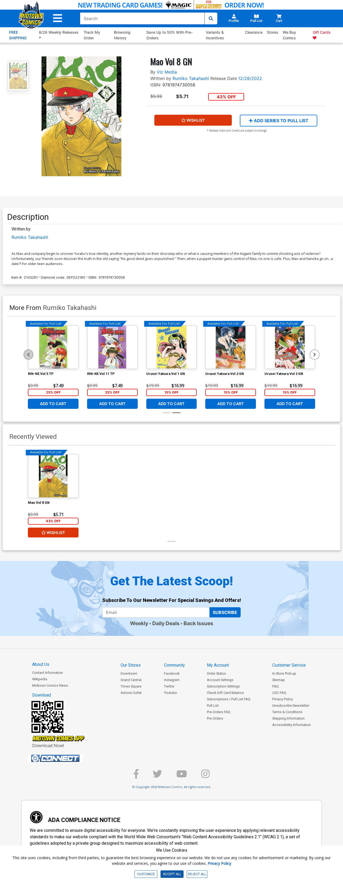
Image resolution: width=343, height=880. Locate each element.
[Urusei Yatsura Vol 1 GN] (171, 347)
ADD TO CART (53, 403)
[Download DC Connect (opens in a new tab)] (65, 758)
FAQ (275, 686)
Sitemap (278, 680)
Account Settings (220, 680)
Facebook (172, 673)
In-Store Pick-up (284, 673)
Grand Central (131, 680)
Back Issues (198, 623)
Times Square (131, 686)
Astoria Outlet (131, 693)
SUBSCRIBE (225, 612)
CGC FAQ (279, 693)
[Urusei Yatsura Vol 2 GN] (230, 347)
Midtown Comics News (50, 685)
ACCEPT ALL (172, 874)
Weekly (139, 623)
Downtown (129, 673)
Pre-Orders (215, 718)
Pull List (213, 706)
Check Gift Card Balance (225, 693)
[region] (28, 354)
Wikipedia (39, 679)
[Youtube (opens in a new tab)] (181, 776)
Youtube (170, 693)
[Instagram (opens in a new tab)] (205, 776)
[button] (57, 18)
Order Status (216, 673)
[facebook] (136, 776)
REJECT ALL (197, 874)
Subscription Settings (223, 686)
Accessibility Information (291, 725)
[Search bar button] (210, 18)
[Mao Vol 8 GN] (53, 476)
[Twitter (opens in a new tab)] (157, 776)
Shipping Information (288, 718)
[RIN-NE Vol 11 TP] (112, 347)
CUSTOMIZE (146, 874)
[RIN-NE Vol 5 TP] (53, 347)
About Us (40, 664)
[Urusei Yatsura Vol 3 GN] (289, 347)
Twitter (169, 686)
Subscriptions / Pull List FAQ (228, 699)
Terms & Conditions (287, 712)
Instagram (172, 680)
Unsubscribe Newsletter (290, 706)
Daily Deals (166, 623)
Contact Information (47, 673)
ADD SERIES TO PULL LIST (280, 120)
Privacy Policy (282, 699)
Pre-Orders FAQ (218, 712)
